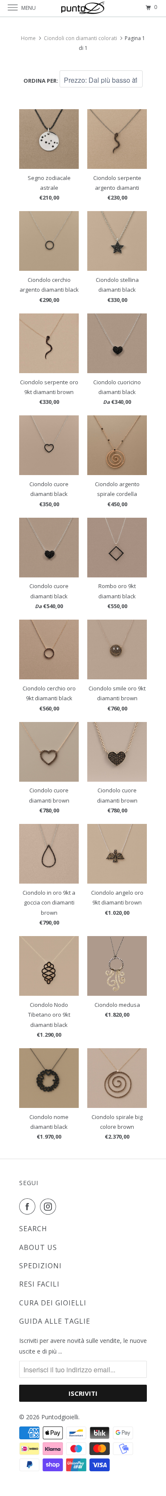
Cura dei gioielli (52, 1303)
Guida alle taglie (54, 1321)
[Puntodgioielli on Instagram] (50, 1206)
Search (33, 1228)
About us (38, 1247)
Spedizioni (40, 1265)
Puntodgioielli (59, 1417)
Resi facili (39, 1284)
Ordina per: (41, 80)
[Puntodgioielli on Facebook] (29, 1206)
